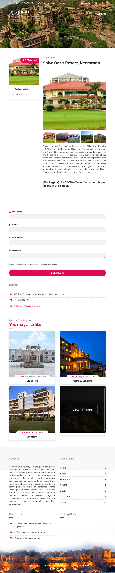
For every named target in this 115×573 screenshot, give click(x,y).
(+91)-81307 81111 (24, 3)
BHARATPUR (65, 479)
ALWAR (62, 474)
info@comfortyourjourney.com (51, 3)
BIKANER (63, 491)
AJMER (63, 468)
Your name (17, 212)
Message (16, 250)
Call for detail (79, 376)
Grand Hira (32, 381)
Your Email (17, 237)
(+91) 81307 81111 (21, 532)
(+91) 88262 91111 (37, 532)
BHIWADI (63, 485)
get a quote (57, 273)
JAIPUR (63, 502)
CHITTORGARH (66, 497)
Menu (102, 13)
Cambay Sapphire (82, 381)
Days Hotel (32, 436)
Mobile (15, 225)
